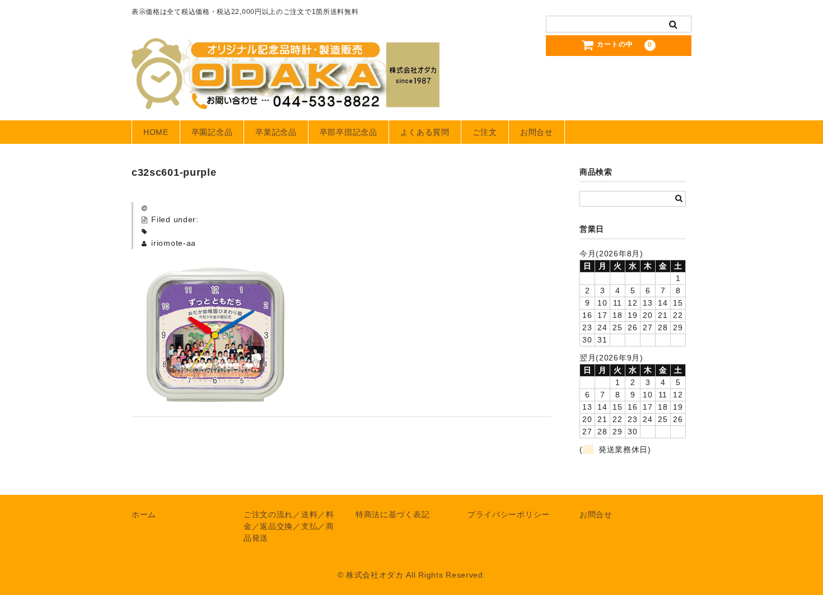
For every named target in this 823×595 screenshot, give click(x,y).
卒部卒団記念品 (348, 132)
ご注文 (485, 132)
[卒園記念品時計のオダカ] (285, 98)
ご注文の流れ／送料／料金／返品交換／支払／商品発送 (289, 526)
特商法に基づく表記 (392, 514)
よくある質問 (425, 132)
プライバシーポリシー (508, 514)
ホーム (144, 514)
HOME (156, 132)
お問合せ (536, 132)
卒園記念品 (212, 132)
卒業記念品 (276, 132)
